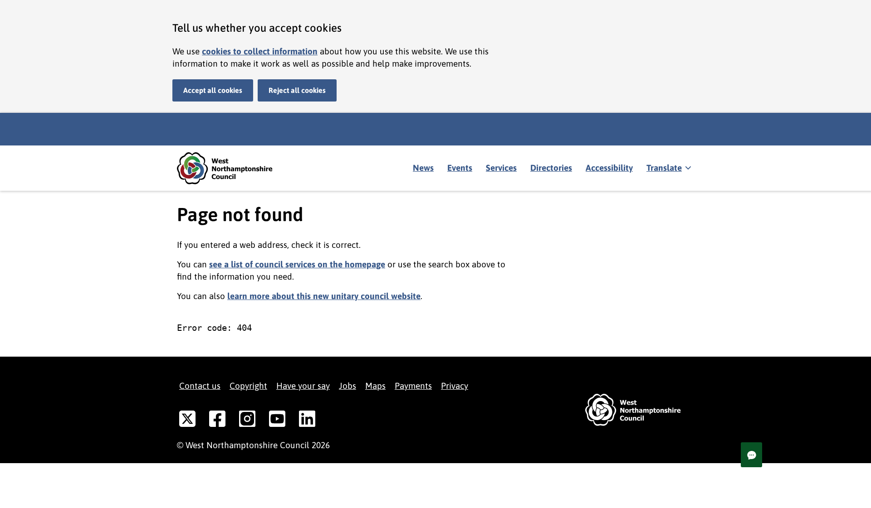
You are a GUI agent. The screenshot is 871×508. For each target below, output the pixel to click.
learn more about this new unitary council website (324, 296)
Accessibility (609, 168)
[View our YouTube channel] (277, 420)
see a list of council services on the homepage (297, 264)
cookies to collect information (260, 51)
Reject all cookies (297, 90)
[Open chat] (751, 454)
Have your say (303, 386)
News (423, 168)
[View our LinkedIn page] (307, 420)
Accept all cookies (212, 90)
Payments (413, 386)
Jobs (347, 386)
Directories (551, 168)
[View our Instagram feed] (247, 420)
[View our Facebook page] (217, 420)
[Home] (231, 168)
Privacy (454, 386)
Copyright (248, 386)
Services (501, 168)
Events (459, 168)
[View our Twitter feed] (187, 420)
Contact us (199, 386)
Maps (375, 386)
